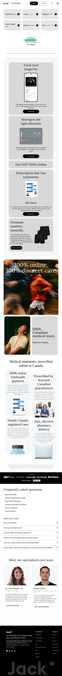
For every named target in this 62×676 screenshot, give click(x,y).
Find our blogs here (10, 646)
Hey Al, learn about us (25, 644)
